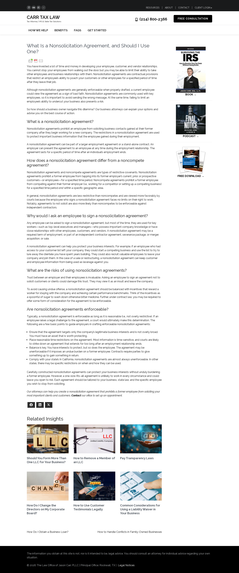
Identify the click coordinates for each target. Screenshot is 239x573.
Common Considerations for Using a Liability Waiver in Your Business (140, 509)
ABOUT (169, 7)
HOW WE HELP (38, 30)
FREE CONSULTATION (193, 18)
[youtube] (34, 8)
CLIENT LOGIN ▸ (203, 7)
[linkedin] (29, 8)
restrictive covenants (124, 172)
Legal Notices (126, 565)
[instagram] (43, 8)
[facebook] (39, 8)
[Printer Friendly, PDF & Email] (36, 62)
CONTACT (183, 7)
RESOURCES (152, 7)
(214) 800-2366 (153, 19)
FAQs (77, 30)
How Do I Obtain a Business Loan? (47, 531)
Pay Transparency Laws (137, 458)
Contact (76, 395)
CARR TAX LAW (43, 17)
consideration (58, 300)
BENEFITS (60, 30)
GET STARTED (97, 30)
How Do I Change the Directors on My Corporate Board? (46, 509)
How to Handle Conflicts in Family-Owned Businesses (129, 531)
